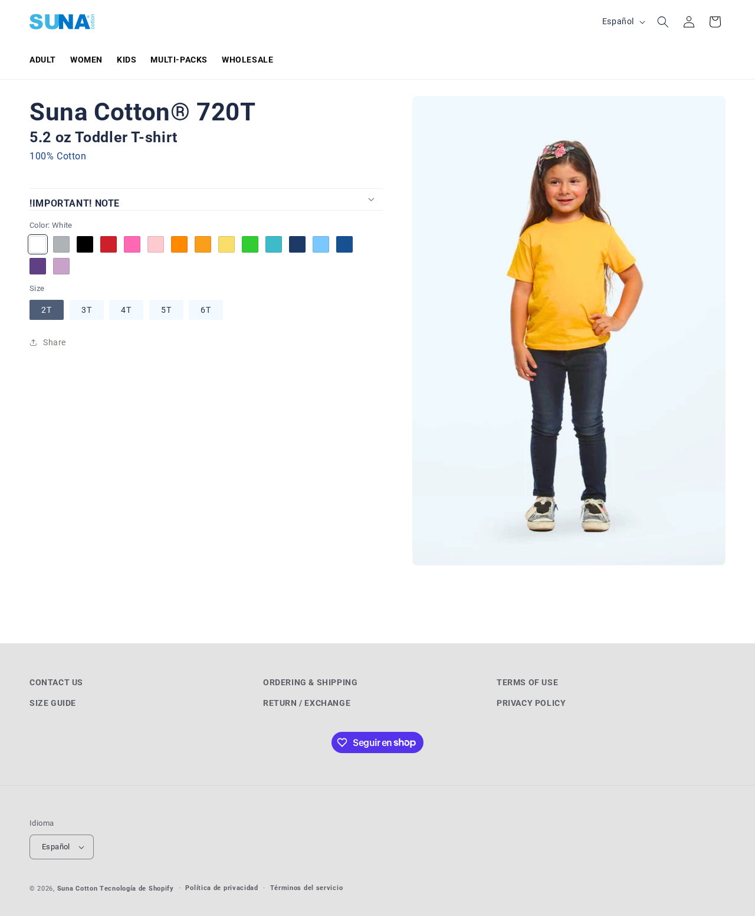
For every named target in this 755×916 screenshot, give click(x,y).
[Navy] (297, 243)
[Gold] (203, 243)
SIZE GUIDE (52, 703)
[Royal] (344, 243)
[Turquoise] (273, 243)
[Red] (108, 243)
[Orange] (179, 243)
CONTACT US (56, 682)
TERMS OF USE (527, 682)
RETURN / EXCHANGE (306, 703)
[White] (37, 243)
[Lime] (250, 243)
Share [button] (54, 341)
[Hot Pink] (132, 243)
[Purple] (37, 265)
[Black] (85, 243)
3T (86, 309)
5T (166, 309)
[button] (663, 22)
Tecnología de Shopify (137, 888)
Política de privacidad (221, 888)
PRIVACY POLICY (531, 703)
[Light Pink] (155, 243)
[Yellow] (226, 243)
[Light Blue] (321, 243)
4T (126, 309)
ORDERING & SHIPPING (310, 682)
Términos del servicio (306, 888)
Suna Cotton (77, 888)
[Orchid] (61, 265)
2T (46, 309)
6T (206, 309)
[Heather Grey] (61, 243)
